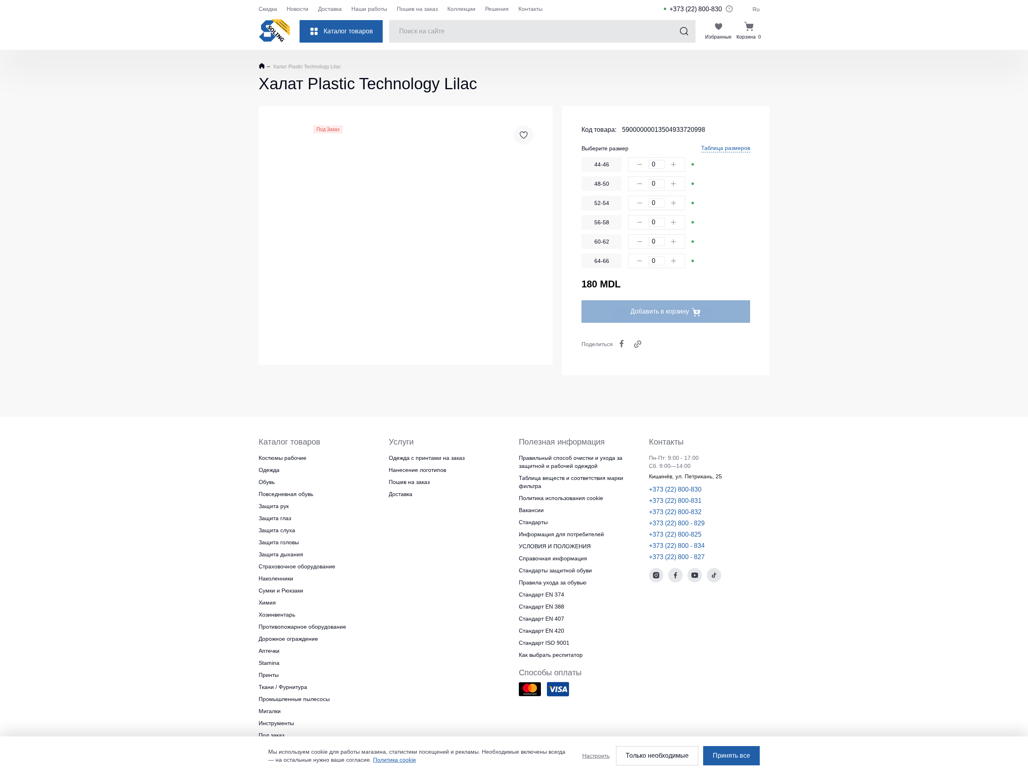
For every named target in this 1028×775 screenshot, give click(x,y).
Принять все (731, 755)
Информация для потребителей (561, 534)
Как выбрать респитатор (551, 655)
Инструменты (276, 723)
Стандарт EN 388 (541, 606)
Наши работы (369, 9)
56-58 (601, 222)
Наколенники (276, 578)
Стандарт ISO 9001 (544, 643)
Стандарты (533, 522)
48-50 (601, 183)
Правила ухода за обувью (553, 582)
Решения (497, 9)
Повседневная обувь (286, 494)
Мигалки (270, 711)
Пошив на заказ (417, 9)
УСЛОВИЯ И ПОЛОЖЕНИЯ (555, 546)
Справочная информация (553, 558)
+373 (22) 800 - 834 (677, 545)
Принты (269, 675)
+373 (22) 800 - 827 (677, 557)
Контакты (530, 9)
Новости (297, 9)
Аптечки (269, 651)
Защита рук (274, 506)
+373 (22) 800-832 (675, 511)
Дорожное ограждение (288, 639)
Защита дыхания (281, 554)
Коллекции (461, 9)
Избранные (718, 37)
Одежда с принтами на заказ (427, 458)
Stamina (269, 663)
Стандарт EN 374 (541, 594)
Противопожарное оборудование (302, 626)
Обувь (267, 482)
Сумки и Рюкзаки (281, 590)
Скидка (268, 9)
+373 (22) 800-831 (675, 500)
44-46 (601, 164)
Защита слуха (277, 530)
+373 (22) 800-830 (695, 9)
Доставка (330, 9)
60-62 (601, 241)
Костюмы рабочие (282, 458)
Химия (267, 602)
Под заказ (271, 735)
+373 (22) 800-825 (675, 534)
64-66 (601, 261)
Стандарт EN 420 (541, 630)
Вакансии (531, 510)
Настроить (596, 755)
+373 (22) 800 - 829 (677, 523)
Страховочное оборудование (297, 566)
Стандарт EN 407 (541, 618)
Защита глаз (275, 518)
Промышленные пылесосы (294, 699)
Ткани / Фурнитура (283, 687)
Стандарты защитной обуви (555, 570)
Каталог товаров (348, 31)
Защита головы (279, 542)
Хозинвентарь (277, 614)
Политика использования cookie (561, 498)
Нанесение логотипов (417, 470)
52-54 (601, 203)
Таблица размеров (725, 148)
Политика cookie (394, 760)
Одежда (269, 470)
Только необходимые (657, 755)
